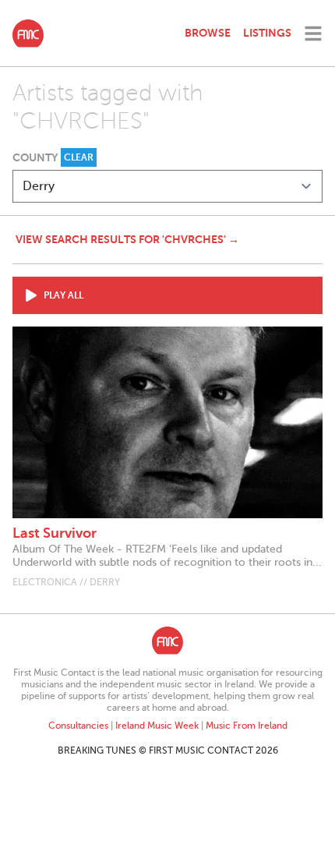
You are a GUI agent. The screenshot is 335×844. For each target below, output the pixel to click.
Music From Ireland (246, 725)
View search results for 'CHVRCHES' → (127, 239)
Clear (78, 157)
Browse (208, 32)
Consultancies (78, 725)
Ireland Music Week (157, 725)
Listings (267, 32)
